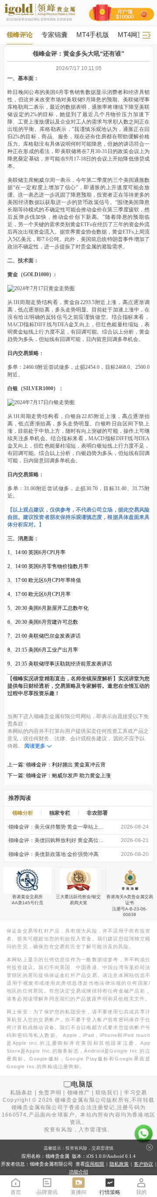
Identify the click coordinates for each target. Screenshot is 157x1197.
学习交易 (135, 1093)
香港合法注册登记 (92, 1107)
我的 (141, 1192)
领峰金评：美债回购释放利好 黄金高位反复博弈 (57, 840)
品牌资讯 (47, 1192)
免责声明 (49, 1093)
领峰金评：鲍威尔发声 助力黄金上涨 (68, 775)
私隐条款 (21, 1093)
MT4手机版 (92, 34)
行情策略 (109, 1192)
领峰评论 (20, 34)
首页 (15, 1192)
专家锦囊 (54, 34)
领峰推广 (78, 1093)
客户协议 (143, 1164)
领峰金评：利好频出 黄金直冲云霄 (66, 765)
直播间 (78, 1192)
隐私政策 (119, 1164)
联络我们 (107, 1093)
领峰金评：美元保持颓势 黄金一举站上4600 (57, 827)
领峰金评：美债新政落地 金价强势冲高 (53, 854)
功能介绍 (78, 1171)
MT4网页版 (134, 34)
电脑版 (82, 1084)
